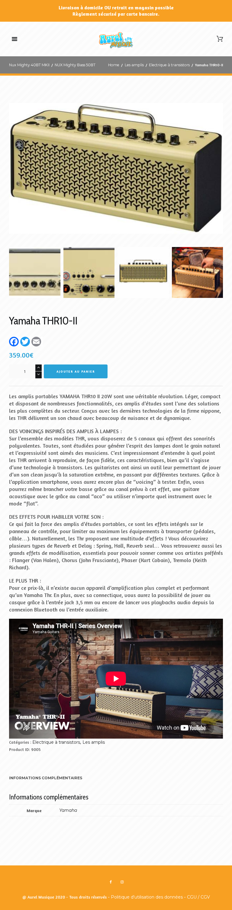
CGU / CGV (198, 897)
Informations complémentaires (45, 778)
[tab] (45, 778)
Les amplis (134, 65)
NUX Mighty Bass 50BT (75, 65)
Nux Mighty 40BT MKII (29, 65)
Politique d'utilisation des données (147, 897)
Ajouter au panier (75, 371)
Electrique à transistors (169, 65)
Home (113, 65)
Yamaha (68, 810)
